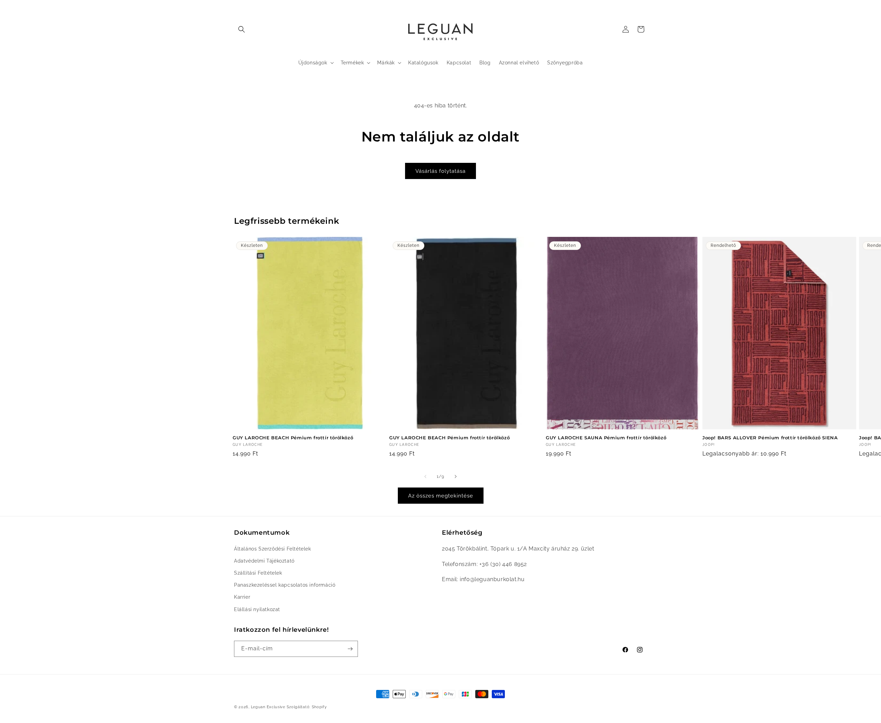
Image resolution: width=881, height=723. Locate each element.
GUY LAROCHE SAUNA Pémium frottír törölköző (606, 437)
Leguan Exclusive (268, 707)
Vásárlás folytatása (440, 171)
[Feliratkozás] (350, 649)
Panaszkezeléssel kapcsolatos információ (284, 585)
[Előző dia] (425, 476)
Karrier (242, 597)
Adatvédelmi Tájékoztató (264, 561)
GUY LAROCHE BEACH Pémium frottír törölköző (293, 437)
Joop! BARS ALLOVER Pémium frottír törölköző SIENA (770, 437)
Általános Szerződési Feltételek (272, 549)
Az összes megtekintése (440, 496)
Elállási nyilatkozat (257, 609)
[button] (241, 29)
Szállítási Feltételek (258, 573)
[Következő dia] (455, 476)
